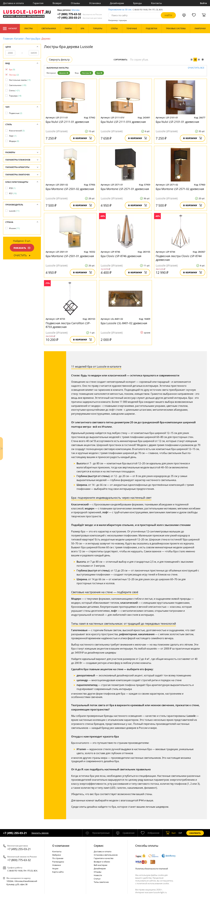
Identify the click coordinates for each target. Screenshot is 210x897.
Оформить (195, 833)
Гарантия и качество (103, 858)
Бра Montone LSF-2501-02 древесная (70, 189)
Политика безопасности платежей (151, 868)
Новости (98, 875)
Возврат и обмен (102, 861)
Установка (95, 3)
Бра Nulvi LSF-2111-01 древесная (67, 122)
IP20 (12, 188)
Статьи (97, 878)
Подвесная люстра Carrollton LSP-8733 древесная (68, 325)
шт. (174, 832)
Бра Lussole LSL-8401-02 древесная (124, 323)
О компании (60, 845)
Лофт (12, 136)
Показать (20, 247)
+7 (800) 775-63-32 (79, 14)
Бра (98, 73)
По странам (57, 858)
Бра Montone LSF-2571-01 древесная (125, 189)
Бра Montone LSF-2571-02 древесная (180, 189)
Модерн (14, 141)
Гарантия (38, 3)
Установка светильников (105, 854)
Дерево (62, 73)
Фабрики (56, 854)
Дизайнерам (117, 3)
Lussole (14, 211)
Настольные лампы (20, 80)
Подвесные (15, 113)
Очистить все (196, 68)
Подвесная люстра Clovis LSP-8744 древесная (179, 258)
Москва (75, 10)
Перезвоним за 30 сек (119, 9)
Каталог (12, 28)
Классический (17, 130)
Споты (14, 90)
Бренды (137, 3)
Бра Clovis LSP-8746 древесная (121, 256)
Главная (8, 38)
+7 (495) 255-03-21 (79, 17)
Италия (14, 228)
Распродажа (58, 861)
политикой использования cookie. (153, 883)
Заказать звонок (40, 832)
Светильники (17, 85)
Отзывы (75, 3)
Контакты (156, 3)
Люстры (85, 73)
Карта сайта (57, 871)
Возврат (57, 3)
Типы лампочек (101, 882)
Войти (203, 3)
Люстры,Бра (32, 38)
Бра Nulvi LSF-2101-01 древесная (177, 122)
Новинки (56, 865)
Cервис (99, 845)
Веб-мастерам (100, 865)
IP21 (13, 193)
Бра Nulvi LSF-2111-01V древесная (123, 122)
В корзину (80, 138)
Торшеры (15, 95)
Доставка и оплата (13, 3)
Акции (55, 868)
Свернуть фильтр (59, 59)
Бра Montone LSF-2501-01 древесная (70, 256)
